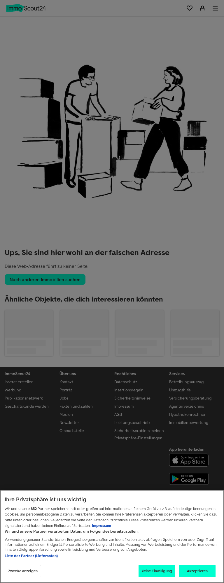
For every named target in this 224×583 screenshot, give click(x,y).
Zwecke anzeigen (23, 570)
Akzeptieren (197, 570)
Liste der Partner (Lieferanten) (31, 555)
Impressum (101, 525)
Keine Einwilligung (157, 570)
